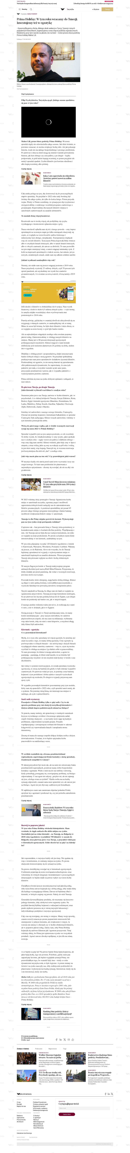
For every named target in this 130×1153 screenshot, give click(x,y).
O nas (19, 1102)
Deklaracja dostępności (40, 1110)
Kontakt (19, 1104)
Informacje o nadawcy (40, 1108)
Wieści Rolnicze (38, 1126)
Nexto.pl (36, 1120)
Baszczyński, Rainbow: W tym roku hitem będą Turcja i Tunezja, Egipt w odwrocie (58, 810)
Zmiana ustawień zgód (40, 1104)
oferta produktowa (23, 1140)
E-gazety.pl (37, 1117)
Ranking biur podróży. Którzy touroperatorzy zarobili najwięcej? (57, 1012)
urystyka (70, 9)
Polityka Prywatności (39, 1102)
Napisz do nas (21, 1106)
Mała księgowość (38, 1122)
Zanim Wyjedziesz (44, 1052)
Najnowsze (53, 1049)
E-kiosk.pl (36, 1115)
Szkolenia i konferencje (24, 1133)
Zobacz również (23, 1049)
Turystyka (23, 14)
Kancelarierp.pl (38, 1124)
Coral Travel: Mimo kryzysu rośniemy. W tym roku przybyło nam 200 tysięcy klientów (59, 484)
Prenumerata (21, 1120)
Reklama (20, 1115)
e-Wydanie (95, 9)
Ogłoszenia (20, 1117)
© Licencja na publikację (29, 1036)
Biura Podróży (32, 14)
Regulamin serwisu (39, 1106)
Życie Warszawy (38, 1128)
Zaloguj (107, 9)
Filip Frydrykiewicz (27, 94)
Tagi (64, 1049)
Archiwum (20, 1122)
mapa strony (21, 1137)
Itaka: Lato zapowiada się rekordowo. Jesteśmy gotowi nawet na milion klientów (59, 178)
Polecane (38, 1049)
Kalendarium (33, 1137)
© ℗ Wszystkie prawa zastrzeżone (32, 1038)
